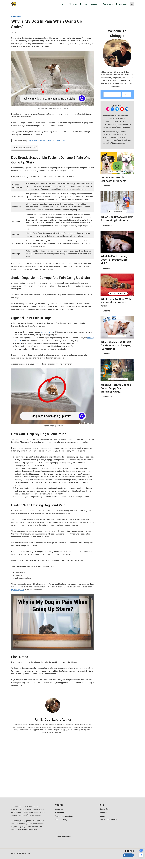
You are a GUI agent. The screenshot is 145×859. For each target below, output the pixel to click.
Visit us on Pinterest (63, 836)
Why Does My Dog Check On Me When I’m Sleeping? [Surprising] (117, 345)
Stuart (15, 32)
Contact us (59, 813)
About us (73, 4)
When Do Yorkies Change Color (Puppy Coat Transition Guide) (116, 388)
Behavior (84, 4)
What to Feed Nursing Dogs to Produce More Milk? (114, 260)
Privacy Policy (61, 820)
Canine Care (107, 4)
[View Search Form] (132, 4)
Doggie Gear (121, 4)
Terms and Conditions (64, 816)
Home (63, 4)
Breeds (102, 816)
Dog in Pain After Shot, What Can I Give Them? (47, 140)
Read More (106, 186)
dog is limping (47, 332)
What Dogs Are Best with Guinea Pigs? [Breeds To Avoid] (116, 302)
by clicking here (17, 590)
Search (126, 94)
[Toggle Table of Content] (34, 147)
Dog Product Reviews (108, 820)
